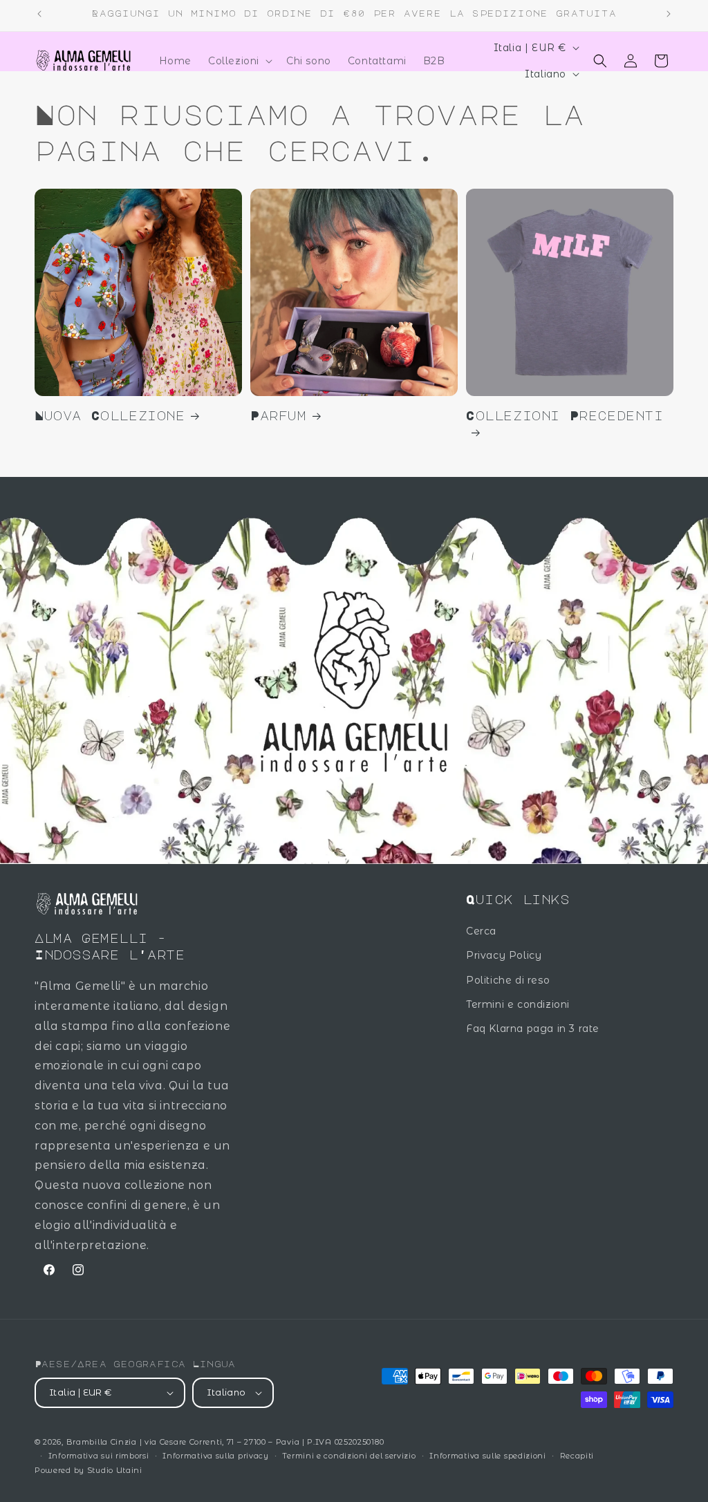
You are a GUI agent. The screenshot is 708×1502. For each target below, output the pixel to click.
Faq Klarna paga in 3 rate (532, 1028)
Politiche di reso (508, 980)
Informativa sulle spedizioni (487, 1456)
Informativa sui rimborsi (98, 1456)
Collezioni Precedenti (565, 415)
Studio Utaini (114, 1470)
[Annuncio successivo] (668, 14)
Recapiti (577, 1456)
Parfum (278, 415)
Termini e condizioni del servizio (349, 1456)
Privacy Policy (503, 955)
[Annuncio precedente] (39, 14)
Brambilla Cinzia (103, 1442)
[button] (239, 60)
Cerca (481, 931)
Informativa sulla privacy (215, 1456)
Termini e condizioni (518, 1004)
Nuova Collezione (110, 415)
